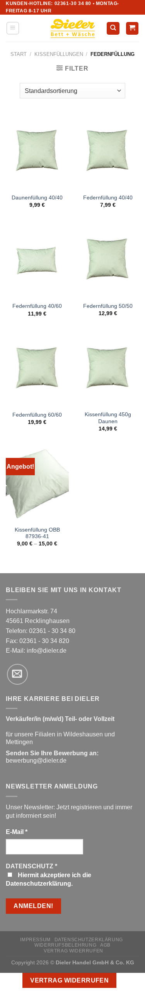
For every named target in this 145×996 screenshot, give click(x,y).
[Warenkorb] (132, 28)
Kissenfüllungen (58, 54)
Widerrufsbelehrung (65, 945)
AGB (105, 945)
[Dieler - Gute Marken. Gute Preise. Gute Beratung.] (73, 29)
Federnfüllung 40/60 (37, 306)
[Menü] (13, 28)
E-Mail (16, 832)
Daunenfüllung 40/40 (37, 198)
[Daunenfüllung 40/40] (37, 151)
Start (18, 54)
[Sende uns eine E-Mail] (17, 674)
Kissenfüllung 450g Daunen (108, 418)
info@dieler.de (47, 650)
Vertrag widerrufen (73, 951)
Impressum (35, 939)
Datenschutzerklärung (89, 939)
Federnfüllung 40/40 (108, 198)
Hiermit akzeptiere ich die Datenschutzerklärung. (48, 879)
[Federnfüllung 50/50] (107, 260)
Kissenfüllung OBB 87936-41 (37, 533)
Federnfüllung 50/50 (108, 306)
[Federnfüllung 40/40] (107, 151)
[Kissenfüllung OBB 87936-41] (37, 484)
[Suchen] (113, 28)
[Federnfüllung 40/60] (37, 260)
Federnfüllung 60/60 (37, 415)
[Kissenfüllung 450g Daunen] (107, 369)
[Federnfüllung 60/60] (37, 369)
